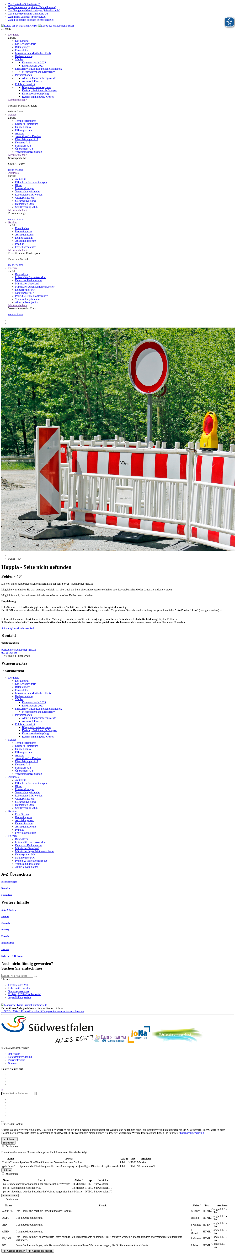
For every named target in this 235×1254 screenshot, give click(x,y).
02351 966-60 (9, 652)
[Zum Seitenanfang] (2, 1121)
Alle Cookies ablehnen (14, 1251)
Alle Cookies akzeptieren (40, 1251)
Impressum (14, 1053)
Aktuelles (13, 172)
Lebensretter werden (19, 988)
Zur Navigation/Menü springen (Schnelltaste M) (34, 10)
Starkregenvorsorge (18, 991)
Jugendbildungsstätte (19, 997)
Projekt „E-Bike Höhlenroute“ (24, 994)
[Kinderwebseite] (110, 1042)
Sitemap (12, 1063)
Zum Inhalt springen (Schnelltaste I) (27, 16)
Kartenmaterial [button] (10, 1195)
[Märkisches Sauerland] (177, 1042)
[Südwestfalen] (47, 1042)
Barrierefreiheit (16, 1060)
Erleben (12, 268)
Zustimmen (11, 1146)
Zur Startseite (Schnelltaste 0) (24, 4)
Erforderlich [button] (8, 1142)
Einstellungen (9, 1139)
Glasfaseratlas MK (18, 985)
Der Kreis (13, 34)
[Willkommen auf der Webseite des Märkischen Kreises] (37, 25)
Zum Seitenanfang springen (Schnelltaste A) (32, 7)
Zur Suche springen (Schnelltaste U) (28, 13)
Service (12, 114)
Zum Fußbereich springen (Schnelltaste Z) (31, 19)
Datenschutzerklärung (20, 1056)
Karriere (12, 222)
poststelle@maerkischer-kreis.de (18, 649)
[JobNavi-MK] (139, 1042)
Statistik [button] (7, 1170)
